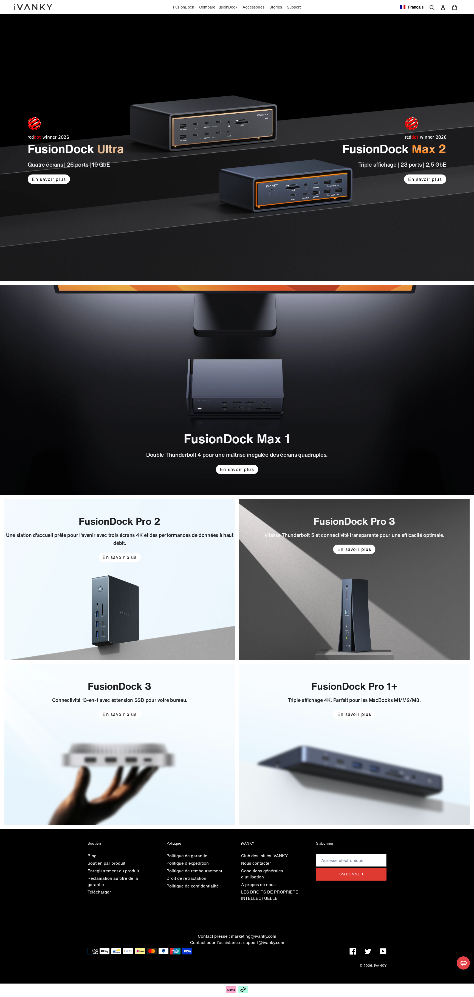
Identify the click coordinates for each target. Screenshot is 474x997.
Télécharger (99, 892)
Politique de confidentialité (193, 886)
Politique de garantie (187, 856)
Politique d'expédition (188, 863)
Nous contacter (256, 863)
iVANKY (380, 965)
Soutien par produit (106, 863)
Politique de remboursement (194, 871)
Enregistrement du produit (113, 871)
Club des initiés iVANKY (264, 856)
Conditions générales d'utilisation (262, 874)
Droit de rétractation (186, 878)
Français (416, 7)
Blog (92, 856)
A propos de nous (258, 884)
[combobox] (412, 6)
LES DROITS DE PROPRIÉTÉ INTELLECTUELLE (269, 895)
